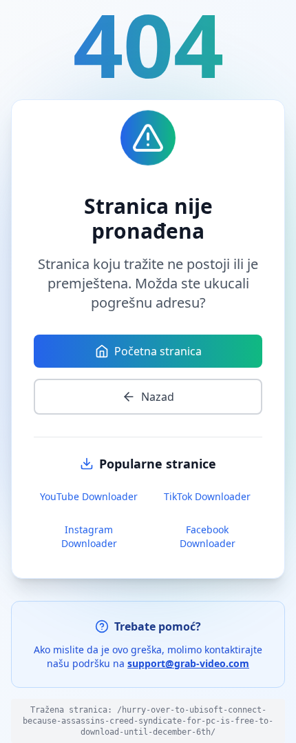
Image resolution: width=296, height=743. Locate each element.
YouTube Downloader (89, 496)
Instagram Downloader (89, 536)
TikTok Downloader (207, 496)
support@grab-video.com (188, 663)
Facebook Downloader (207, 536)
